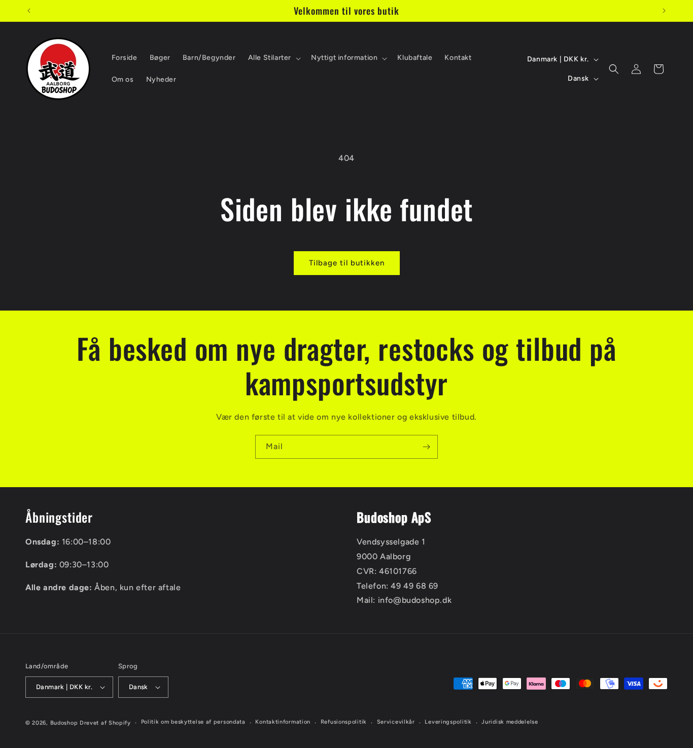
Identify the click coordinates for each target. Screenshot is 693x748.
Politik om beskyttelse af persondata (193, 722)
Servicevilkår (396, 722)
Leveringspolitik (448, 722)
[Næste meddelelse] (664, 10)
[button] (273, 58)
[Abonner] (426, 447)
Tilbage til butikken (347, 262)
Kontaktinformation (282, 722)
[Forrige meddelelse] (29, 10)
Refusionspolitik (344, 722)
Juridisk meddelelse (509, 722)
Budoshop (64, 723)
